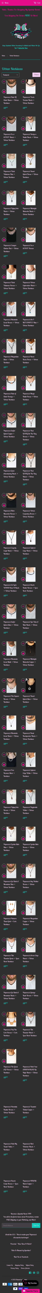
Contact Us (10, 1265)
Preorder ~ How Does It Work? (21, 1244)
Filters (36, 75)
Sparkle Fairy (31, 1291)
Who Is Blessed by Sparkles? (21, 1250)
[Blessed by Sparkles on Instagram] (38, 1273)
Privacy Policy (14, 1268)
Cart (38, 3)
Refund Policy (30, 1265)
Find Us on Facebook (21, 1257)
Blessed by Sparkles (21, 1280)
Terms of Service (25, 1268)
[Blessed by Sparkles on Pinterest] (34, 1273)
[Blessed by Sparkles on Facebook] (30, 1273)
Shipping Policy (19, 1265)
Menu (6, 3)
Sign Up (36, 1225)
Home (3, 56)
